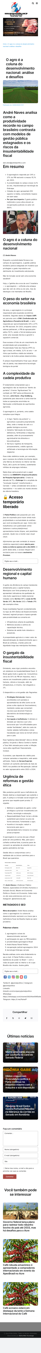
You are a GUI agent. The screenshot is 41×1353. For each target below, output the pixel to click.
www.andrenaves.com (17, 896)
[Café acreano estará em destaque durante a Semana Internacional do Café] (20, 1283)
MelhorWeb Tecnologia (26, 1335)
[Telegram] (25, 1018)
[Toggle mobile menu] (37, 3)
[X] (13, 1018)
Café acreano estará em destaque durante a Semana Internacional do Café (19, 1311)
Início (4, 44)
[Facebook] (7, 1018)
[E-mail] (31, 1018)
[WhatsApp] (19, 1018)
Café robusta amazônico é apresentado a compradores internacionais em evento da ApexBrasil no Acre (19, 1269)
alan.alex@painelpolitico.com (14, 163)
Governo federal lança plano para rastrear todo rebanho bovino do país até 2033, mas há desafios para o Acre (19, 1226)
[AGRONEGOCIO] (20, 81)
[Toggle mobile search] (33, 3)
